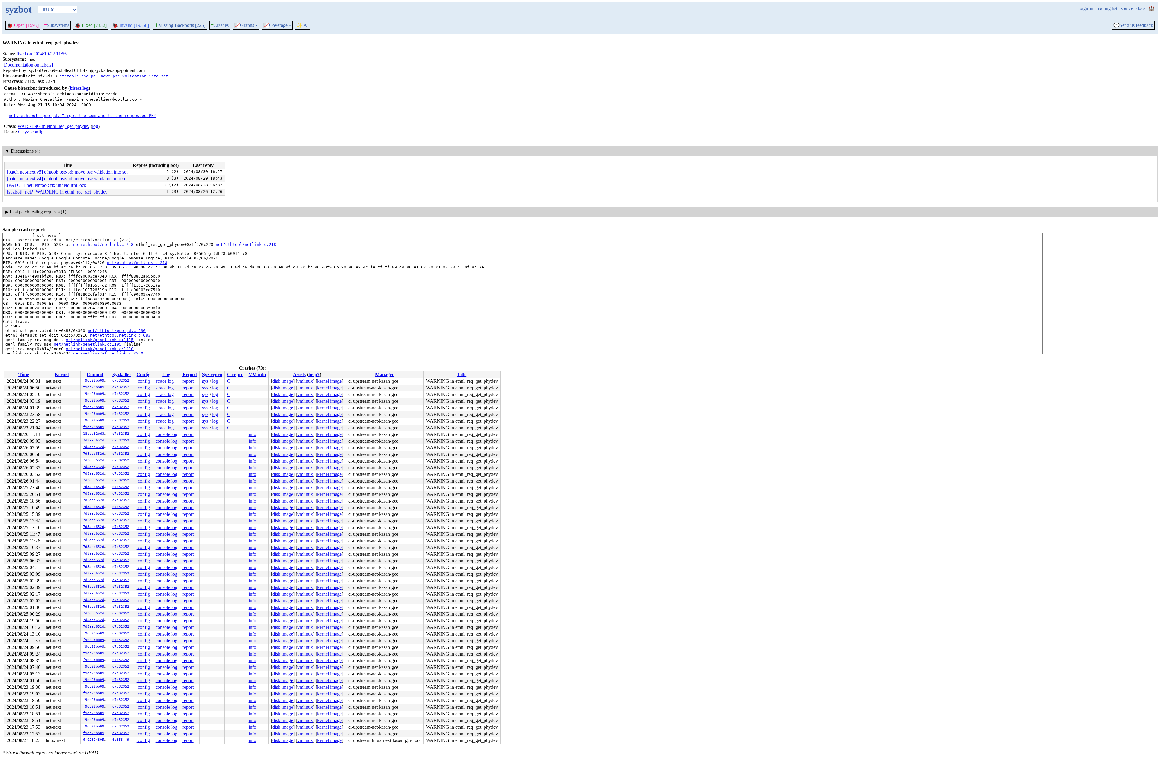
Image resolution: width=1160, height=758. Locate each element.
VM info (257, 374)
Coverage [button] (275, 25)
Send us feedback (1133, 25)
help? (314, 374)
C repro (235, 374)
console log (166, 434)
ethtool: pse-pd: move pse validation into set (114, 76)
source (1127, 8)
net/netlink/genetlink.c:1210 (100, 348)
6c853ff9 (120, 740)
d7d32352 (120, 380)
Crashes (220, 25)
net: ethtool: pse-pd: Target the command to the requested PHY (82, 115)
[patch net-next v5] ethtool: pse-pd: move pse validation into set (67, 171)
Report (189, 374)
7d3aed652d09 (95, 440)
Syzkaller (121, 374)
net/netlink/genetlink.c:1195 (87, 344)
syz (26, 131)
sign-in (1086, 8)
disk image (282, 381)
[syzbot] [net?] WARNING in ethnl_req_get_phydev (57, 191)
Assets (299, 374)
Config (143, 374)
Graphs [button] (244, 25)
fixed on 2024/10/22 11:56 (41, 53)
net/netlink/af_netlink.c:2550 (108, 353)
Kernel (62, 374)
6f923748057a (95, 740)
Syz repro (212, 374)
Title (461, 374)
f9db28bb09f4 (95, 380)
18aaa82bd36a (95, 434)
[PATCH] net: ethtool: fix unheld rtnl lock (46, 185)
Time (23, 374)
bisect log (79, 88)
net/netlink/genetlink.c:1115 (100, 339)
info (252, 434)
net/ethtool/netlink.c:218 (103, 244)
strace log (165, 381)
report (188, 381)
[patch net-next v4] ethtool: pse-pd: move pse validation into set (67, 178)
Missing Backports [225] (179, 25)
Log (166, 374)
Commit (95, 374)
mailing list (1107, 8)
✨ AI (303, 25)
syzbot (18, 9)
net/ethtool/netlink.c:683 (120, 335)
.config (37, 131)
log (95, 126)
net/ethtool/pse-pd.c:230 (117, 330)
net (32, 59)
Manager (384, 374)
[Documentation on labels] (27, 64)
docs (1140, 8)
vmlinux (305, 381)
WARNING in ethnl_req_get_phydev (53, 126)
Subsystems (56, 25)
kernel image (329, 381)
